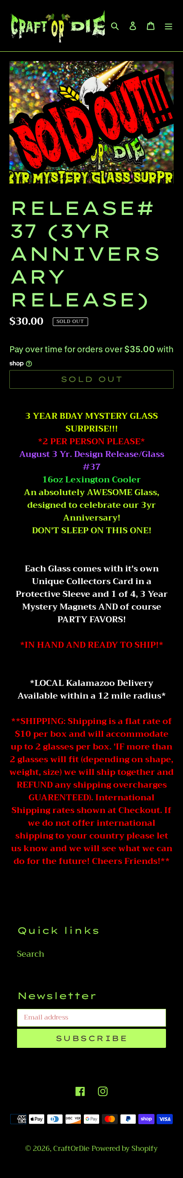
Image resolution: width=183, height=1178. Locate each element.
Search (30, 954)
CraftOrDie (71, 1148)
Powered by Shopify (125, 1148)
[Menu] (168, 25)
